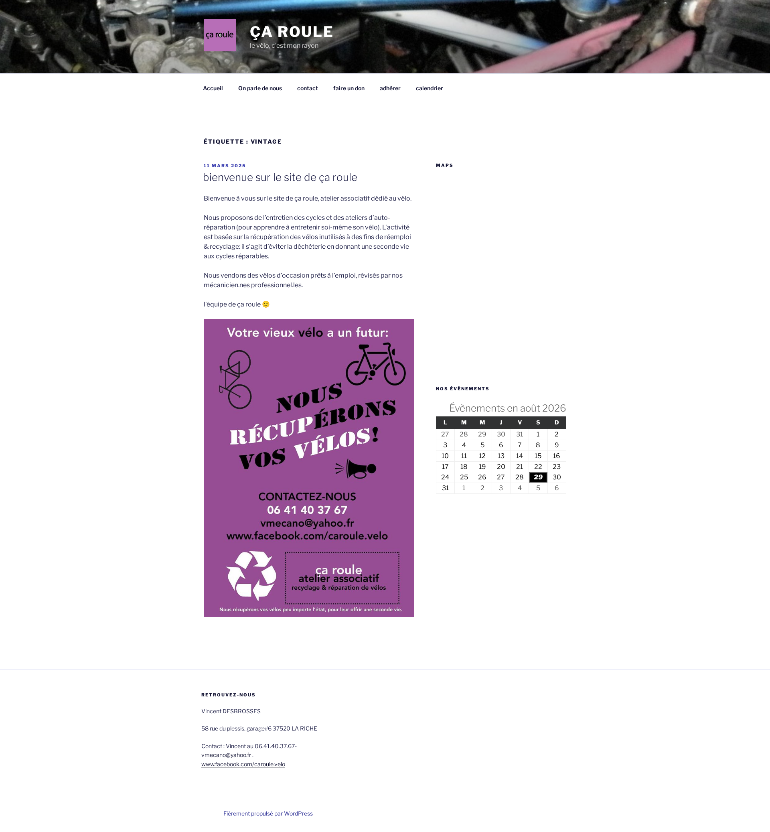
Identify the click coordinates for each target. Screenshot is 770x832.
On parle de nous (260, 88)
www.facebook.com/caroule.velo (243, 764)
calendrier (429, 88)
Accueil (213, 88)
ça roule (292, 32)
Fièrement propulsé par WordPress (268, 813)
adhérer (390, 88)
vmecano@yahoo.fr (226, 754)
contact (307, 88)
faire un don (349, 88)
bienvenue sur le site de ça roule (280, 177)
